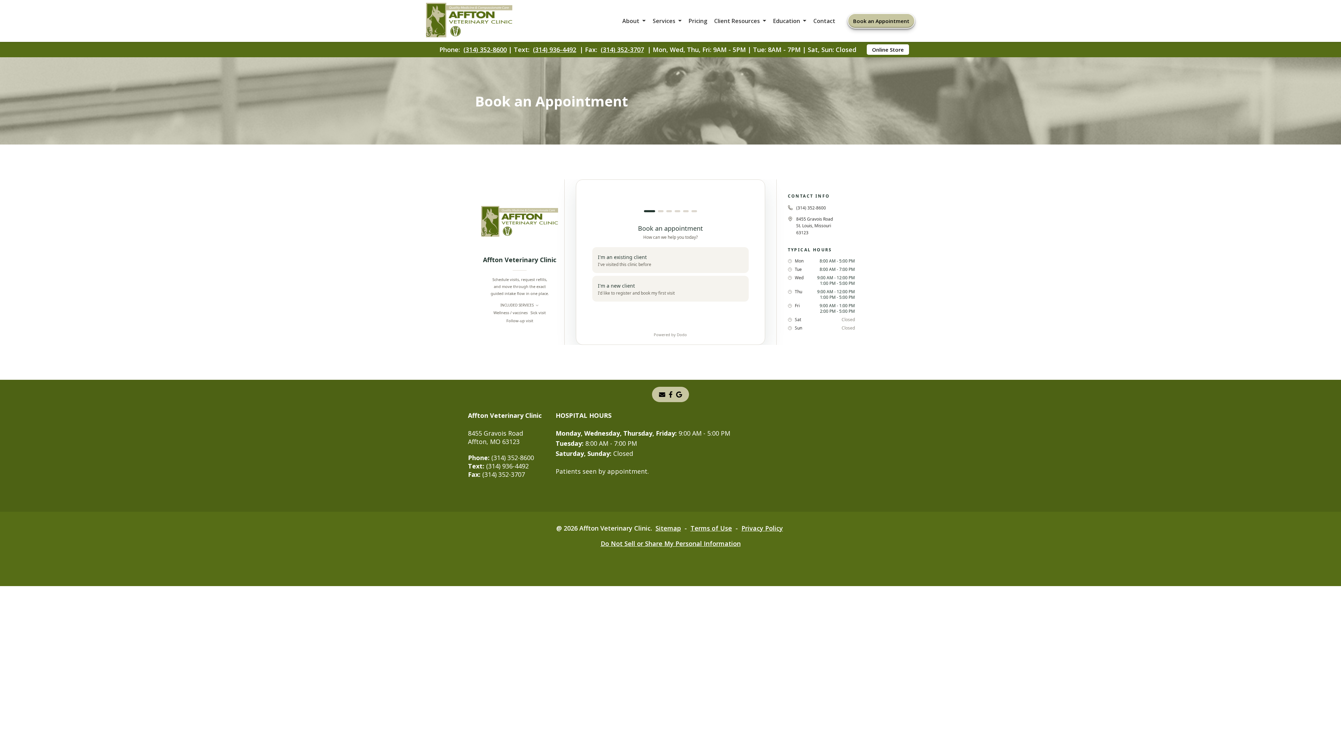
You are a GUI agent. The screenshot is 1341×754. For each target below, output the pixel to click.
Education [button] (786, 21)
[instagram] (671, 394)
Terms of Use (711, 528)
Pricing (698, 21)
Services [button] (664, 21)
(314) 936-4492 (554, 49)
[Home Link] (469, 21)
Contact (824, 21)
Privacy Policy (762, 528)
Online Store (888, 49)
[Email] (662, 394)
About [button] (630, 21)
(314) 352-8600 (485, 49)
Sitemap (668, 528)
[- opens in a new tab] (679, 394)
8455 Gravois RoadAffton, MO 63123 (495, 437)
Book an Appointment (881, 20)
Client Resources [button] (737, 21)
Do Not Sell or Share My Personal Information (671, 543)
